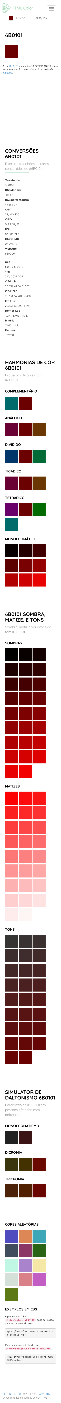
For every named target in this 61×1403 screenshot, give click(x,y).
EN (9, 1394)
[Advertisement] (30, 106)
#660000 (7, 72)
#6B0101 (13, 66)
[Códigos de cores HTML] (19, 4)
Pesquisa (41, 18)
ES (14, 1394)
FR (19, 1394)
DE (4, 1394)
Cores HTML (45, 1394)
